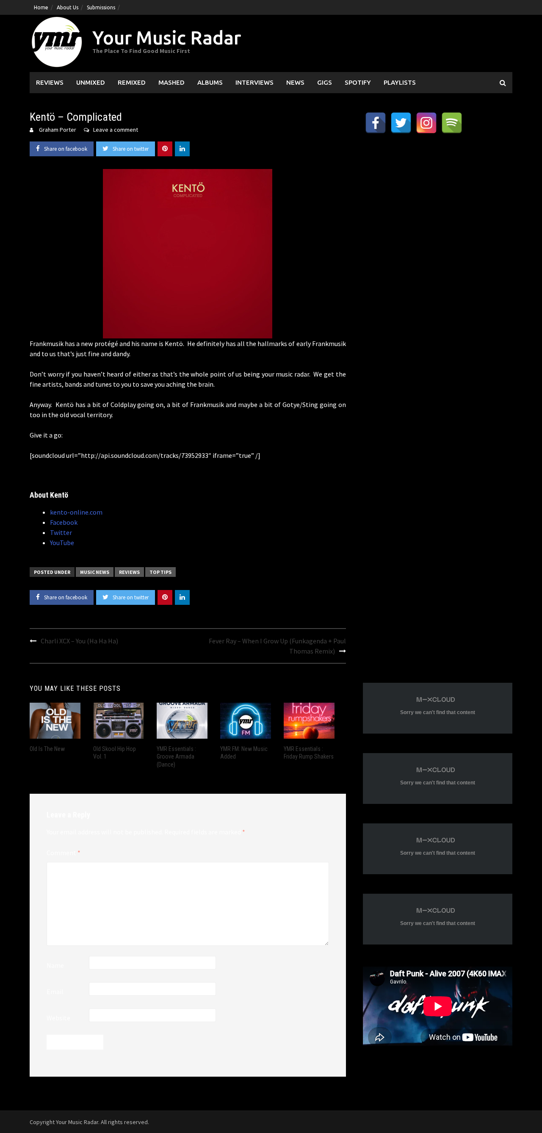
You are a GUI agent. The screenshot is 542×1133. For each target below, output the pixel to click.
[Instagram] (426, 122)
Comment (63, 852)
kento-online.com (76, 512)
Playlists (400, 82)
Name (55, 965)
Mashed (171, 82)
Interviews (254, 82)
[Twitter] (401, 122)
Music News (94, 572)
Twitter (61, 532)
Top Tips (160, 572)
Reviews (50, 82)
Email (55, 991)
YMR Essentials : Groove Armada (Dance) (176, 756)
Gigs (324, 82)
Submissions (101, 7)
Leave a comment (115, 129)
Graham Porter (57, 129)
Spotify (358, 82)
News (295, 82)
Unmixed (90, 82)
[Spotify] (451, 122)
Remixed (132, 82)
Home (41, 7)
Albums (210, 82)
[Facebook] (375, 122)
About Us (67, 7)
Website (58, 1018)
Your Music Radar (166, 37)
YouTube (62, 542)
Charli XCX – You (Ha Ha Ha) (79, 641)
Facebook (63, 522)
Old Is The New (47, 748)
